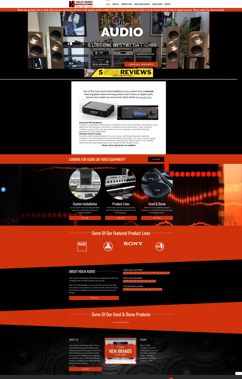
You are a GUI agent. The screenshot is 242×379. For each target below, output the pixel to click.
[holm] (118, 12)
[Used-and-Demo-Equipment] (157, 168)
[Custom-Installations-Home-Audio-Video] (85, 168)
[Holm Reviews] (118, 69)
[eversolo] (118, 82)
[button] (3, 189)
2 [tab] (122, 258)
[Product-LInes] (121, 168)
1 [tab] (120, 258)
